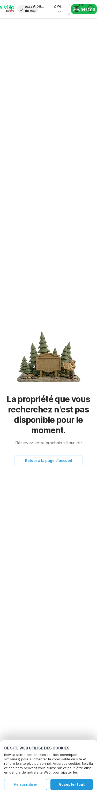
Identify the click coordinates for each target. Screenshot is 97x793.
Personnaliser (25, 784)
